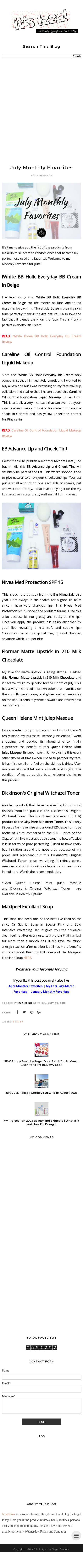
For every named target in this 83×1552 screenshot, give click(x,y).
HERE (27, 958)
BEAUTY (18, 1021)
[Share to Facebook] (17, 1012)
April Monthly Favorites (26, 986)
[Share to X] (24, 1012)
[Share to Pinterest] (32, 1012)
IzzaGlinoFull (30, 1549)
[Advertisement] (41, 111)
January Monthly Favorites (50, 992)
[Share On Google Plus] (39, 1012)
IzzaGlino (8, 1514)
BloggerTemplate (61, 1549)
